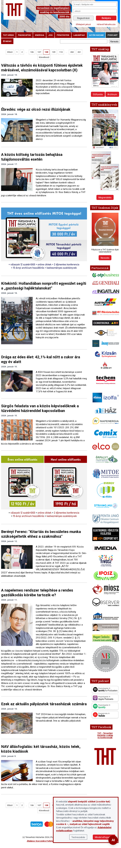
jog (50, 35)
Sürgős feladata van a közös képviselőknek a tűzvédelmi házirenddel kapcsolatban (40, 408)
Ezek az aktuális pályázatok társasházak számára (44, 704)
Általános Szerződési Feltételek (41, 841)
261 (79, 52)
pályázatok (24, 35)
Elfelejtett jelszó (83, 24)
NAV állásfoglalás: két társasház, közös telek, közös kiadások (41, 749)
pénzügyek (63, 35)
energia (39, 35)
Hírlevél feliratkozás (106, 24)
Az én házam (96, 35)
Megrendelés (105, 197)
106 (32, 52)
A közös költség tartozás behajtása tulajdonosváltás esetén (31, 157)
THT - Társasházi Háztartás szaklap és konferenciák (105, 735)
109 (53, 52)
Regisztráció (83, 18)
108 (46, 52)
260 (72, 52)
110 (61, 52)
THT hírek (8, 35)
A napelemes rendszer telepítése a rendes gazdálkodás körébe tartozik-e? (37, 592)
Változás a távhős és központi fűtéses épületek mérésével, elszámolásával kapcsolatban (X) (42, 67)
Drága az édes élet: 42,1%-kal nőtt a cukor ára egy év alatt (40, 359)
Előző (9, 52)
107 (39, 52)
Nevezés (105, 258)
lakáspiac (79, 35)
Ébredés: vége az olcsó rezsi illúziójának (35, 109)
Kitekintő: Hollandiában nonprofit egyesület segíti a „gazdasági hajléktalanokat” (43, 285)
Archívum (112, 94)
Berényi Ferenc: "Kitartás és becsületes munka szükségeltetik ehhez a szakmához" (41, 534)
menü (8, 41)
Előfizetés (98, 94)
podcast (113, 35)
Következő (44, 57)
